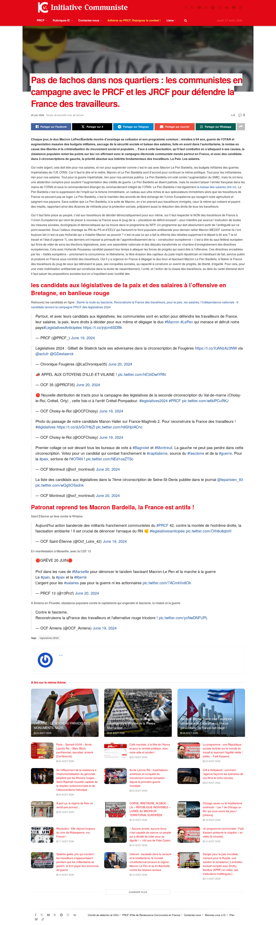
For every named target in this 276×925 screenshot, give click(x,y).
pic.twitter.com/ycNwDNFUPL (183, 617)
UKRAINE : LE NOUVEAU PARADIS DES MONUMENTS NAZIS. (62, 725)
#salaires (71, 582)
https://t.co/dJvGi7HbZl (76, 427)
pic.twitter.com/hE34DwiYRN (142, 374)
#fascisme (195, 453)
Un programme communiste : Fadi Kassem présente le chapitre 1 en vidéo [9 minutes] (223, 832)
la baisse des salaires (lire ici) (216, 187)
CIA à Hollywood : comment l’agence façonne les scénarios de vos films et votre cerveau (223, 774)
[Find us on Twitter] (192, 7)
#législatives (45, 427)
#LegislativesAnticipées (62, 327)
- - (61, 654)
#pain (45, 577)
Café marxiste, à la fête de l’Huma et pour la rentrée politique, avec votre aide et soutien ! (150, 748)
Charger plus (138, 891)
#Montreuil (163, 447)
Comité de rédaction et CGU (103, 915)
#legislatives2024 (153, 400)
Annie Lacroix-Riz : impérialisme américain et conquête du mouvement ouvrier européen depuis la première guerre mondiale (149, 778)
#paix (43, 458)
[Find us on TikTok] (240, 7)
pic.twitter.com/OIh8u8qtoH (208, 531)
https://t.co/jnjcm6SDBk (102, 327)
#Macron (172, 321)
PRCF (40, 20)
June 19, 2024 (83, 337)
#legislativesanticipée (167, 531)
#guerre (225, 453)
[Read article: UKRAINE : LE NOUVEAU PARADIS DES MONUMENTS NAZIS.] (65, 713)
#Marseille (80, 571)
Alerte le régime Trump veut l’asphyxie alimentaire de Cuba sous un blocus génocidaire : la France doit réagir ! (206, 723)
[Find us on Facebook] (186, 7)
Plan (231, 915)
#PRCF (175, 400)
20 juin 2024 (37, 115)
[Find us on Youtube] (199, 7)
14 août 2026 (139, 874)
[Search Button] (185, 20)
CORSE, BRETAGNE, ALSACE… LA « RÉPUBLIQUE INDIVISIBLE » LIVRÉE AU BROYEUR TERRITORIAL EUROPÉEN (150, 809)
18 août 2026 (212, 819)
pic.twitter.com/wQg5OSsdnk (59, 485)
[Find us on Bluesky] (233, 7)
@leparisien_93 (230, 479)
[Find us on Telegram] (212, 7)
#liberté (80, 577)
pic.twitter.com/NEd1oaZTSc (109, 458)
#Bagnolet (141, 447)
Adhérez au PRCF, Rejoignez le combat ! (134, 20)
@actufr (42, 353)
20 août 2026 (66, 811)
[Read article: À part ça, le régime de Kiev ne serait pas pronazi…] (42, 809)
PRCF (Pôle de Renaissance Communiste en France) (151, 915)
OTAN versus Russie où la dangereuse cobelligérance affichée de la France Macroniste (133, 723)
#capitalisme (157, 453)
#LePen (186, 321)
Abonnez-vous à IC (215, 915)
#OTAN (77, 458)
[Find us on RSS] (206, 7)
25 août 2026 (43, 732)
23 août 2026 (139, 757)
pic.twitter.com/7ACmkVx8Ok (167, 582)
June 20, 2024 (120, 364)
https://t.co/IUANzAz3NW (216, 348)
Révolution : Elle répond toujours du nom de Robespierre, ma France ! (75, 832)
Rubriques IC (61, 20)
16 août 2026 (139, 845)
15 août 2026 (212, 841)
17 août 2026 (66, 841)
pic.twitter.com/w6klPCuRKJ (205, 400)
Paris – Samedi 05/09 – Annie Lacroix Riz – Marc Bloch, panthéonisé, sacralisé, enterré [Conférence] (74, 750)
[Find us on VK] (226, 7)
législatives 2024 (49, 637)
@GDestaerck (62, 353)
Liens (170, 20)
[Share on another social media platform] (241, 126)
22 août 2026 (139, 790)
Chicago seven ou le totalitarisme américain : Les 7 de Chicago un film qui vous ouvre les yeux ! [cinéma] (222, 809)
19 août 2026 (139, 819)
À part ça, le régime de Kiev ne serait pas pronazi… (74, 805)
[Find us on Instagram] (219, 7)
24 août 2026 (117, 732)
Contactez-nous (88, 20)
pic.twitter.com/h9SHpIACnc (119, 427)
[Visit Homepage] (82, 7)
